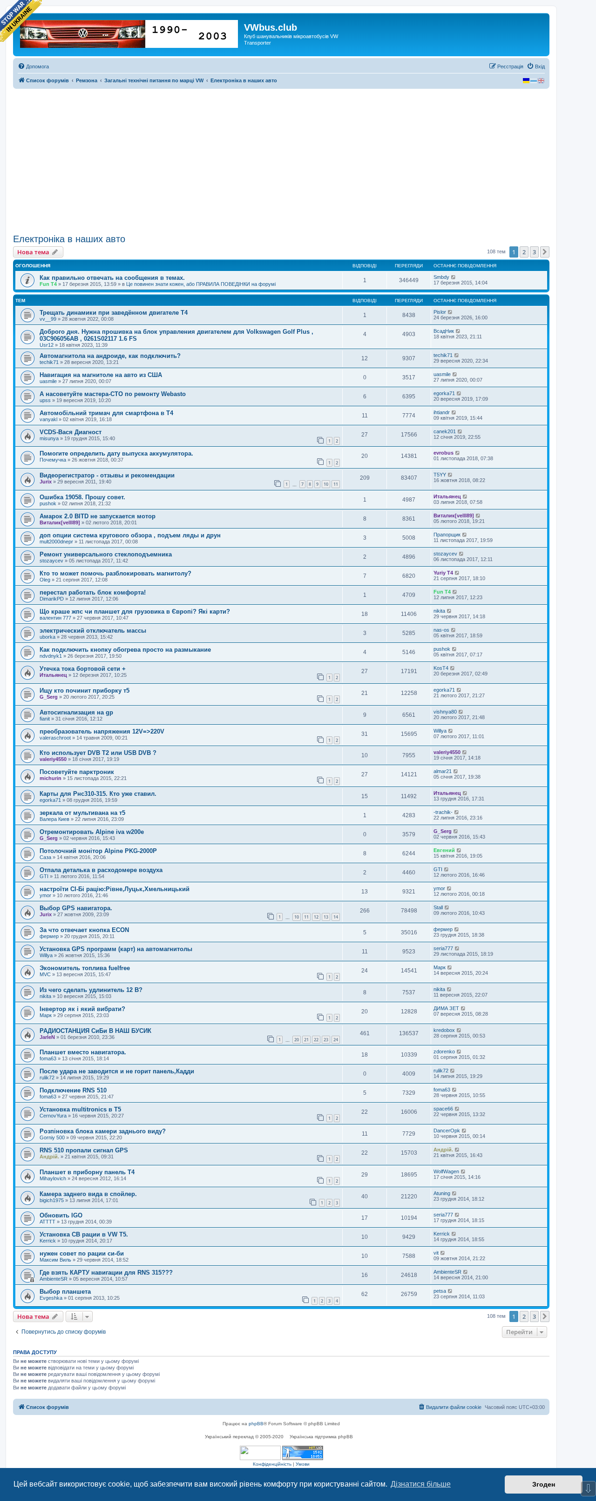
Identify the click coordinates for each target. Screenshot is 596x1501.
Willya (440, 731)
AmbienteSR (54, 1279)
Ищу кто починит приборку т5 (84, 690)
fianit (45, 718)
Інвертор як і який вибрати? (82, 1008)
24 (335, 1040)
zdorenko (444, 1051)
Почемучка (53, 460)
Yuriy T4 (443, 572)
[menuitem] (33, 66)
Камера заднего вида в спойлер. (88, 1193)
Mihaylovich (53, 1178)
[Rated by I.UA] (260, 1453)
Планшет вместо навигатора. (83, 1052)
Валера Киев (54, 819)
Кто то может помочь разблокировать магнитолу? (115, 573)
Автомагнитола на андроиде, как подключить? (110, 355)
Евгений (444, 850)
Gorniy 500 (52, 1137)
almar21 (442, 771)
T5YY (439, 474)
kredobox (444, 1030)
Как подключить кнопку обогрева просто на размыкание (125, 649)
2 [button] (524, 252)
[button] (544, 252)
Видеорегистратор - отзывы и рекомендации (107, 475)
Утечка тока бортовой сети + (83, 668)
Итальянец (447, 496)
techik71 (49, 362)
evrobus (443, 453)
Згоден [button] (543, 1484)
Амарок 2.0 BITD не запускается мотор (98, 516)
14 (335, 917)
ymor (45, 895)
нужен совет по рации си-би (82, 1253)
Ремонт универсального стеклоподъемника (106, 554)
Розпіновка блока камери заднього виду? (103, 1131)
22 (316, 1040)
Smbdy (441, 277)
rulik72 (47, 1077)
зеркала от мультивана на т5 (82, 812)
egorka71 (444, 393)
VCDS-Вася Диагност (71, 432)
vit (436, 1253)
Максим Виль (55, 1260)
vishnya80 (445, 711)
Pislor (439, 312)
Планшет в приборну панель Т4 (87, 1172)
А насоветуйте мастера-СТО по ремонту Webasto (113, 393)
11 (335, 484)
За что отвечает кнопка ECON (84, 929)
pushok (48, 503)
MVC (45, 974)
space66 (443, 1108)
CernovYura (53, 1115)
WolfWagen (446, 1171)
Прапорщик (447, 534)
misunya (49, 438)
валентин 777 (55, 618)
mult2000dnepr (56, 541)
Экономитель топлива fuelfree (85, 968)
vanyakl (48, 419)
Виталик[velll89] (60, 522)
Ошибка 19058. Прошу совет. (82, 497)
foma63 (48, 1058)
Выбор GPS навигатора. (76, 908)
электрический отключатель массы (93, 630)
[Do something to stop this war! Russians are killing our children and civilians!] (21, 21)
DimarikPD (52, 599)
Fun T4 (48, 284)
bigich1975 (52, 1200)
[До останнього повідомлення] (454, 277)
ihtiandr (441, 412)
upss (45, 400)
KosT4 (440, 668)
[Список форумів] (129, 32)
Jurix (46, 481)
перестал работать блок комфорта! (93, 592)
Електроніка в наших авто (69, 239)
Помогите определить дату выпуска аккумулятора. (116, 453)
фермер (49, 936)
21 (306, 1040)
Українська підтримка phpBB (321, 1436)
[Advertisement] (281, 161)
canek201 (444, 431)
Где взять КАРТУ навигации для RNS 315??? (106, 1272)
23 (326, 1040)
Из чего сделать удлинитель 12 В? (91, 989)
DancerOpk (446, 1130)
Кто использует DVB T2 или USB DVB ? (98, 752)
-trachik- (443, 812)
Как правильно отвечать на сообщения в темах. (112, 277)
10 (326, 484)
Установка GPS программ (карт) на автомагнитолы (116, 949)
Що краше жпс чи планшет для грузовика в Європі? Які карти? (135, 611)
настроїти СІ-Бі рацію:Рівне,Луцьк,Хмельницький (115, 889)
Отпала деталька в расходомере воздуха (101, 869)
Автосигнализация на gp (76, 712)
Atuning (441, 1193)
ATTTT (47, 1221)
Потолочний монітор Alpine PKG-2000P (98, 850)
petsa (439, 1291)
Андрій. (49, 1156)
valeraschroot (55, 738)
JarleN (47, 1037)
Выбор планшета (65, 1291)
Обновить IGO (61, 1215)
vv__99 (48, 319)
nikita (439, 611)
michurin (50, 778)
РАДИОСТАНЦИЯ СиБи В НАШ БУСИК (95, 1030)
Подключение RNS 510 (73, 1090)
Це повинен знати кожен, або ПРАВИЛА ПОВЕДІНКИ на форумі (201, 284)
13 (326, 917)
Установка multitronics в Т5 (80, 1109)
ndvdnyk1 (51, 656)
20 (296, 1040)
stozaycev (51, 560)
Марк (439, 967)
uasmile (48, 381)
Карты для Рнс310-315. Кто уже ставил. (98, 793)
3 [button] (534, 252)
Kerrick (48, 1240)
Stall (438, 907)
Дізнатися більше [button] (421, 1484)
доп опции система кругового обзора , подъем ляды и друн (130, 535)
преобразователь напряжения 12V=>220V (102, 731)
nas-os (441, 630)
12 (316, 917)
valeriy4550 (53, 759)
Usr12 (47, 345)
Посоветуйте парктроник (77, 771)
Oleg (45, 579)
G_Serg (49, 697)
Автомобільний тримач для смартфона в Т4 (106, 413)
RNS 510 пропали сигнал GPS (84, 1150)
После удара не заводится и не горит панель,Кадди (117, 1071)
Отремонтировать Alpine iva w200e (92, 831)
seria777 (443, 948)
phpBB (256, 1423)
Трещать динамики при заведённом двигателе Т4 (114, 312)
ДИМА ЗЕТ (446, 1008)
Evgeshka (51, 1298)
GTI (44, 876)
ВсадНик (443, 331)
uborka (47, 637)
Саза (45, 857)
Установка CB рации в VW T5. (84, 1234)
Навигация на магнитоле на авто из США (101, 374)
